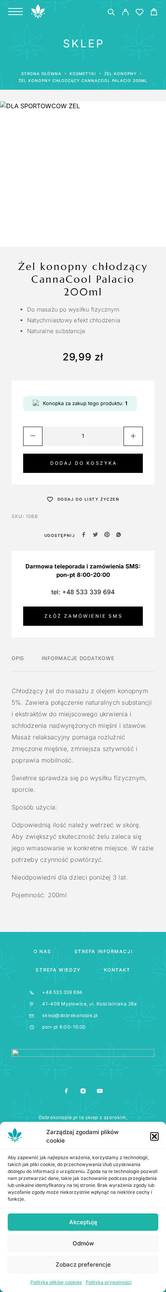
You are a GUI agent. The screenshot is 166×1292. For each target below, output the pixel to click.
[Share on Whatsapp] (118, 535)
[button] (154, 1136)
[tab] (18, 663)
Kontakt (117, 970)
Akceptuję (83, 1222)
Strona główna (41, 73)
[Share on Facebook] (84, 535)
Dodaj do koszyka (83, 463)
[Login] (125, 13)
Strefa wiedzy (58, 970)
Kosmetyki (82, 73)
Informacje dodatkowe (78, 658)
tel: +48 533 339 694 (83, 592)
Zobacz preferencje (83, 1264)
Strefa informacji (104, 951)
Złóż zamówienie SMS (83, 616)
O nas (42, 951)
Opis (18, 658)
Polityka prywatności (109, 1282)
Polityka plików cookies (56, 1282)
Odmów (83, 1243)
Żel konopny (120, 73)
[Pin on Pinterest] (107, 535)
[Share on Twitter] (95, 535)
